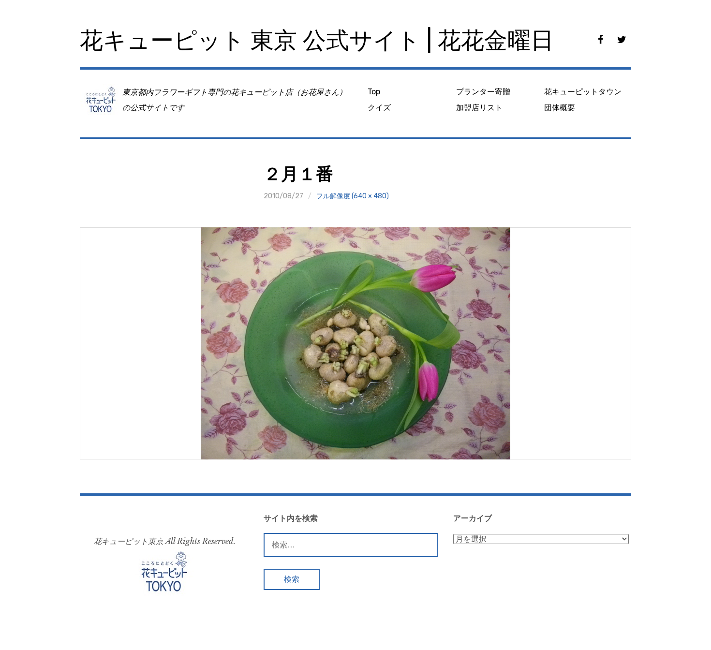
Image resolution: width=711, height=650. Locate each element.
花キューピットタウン (583, 91)
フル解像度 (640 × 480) (352, 196)
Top (374, 91)
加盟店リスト (479, 107)
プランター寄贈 (483, 91)
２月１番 (298, 174)
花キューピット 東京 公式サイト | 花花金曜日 (317, 40)
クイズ (379, 107)
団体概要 (559, 107)
